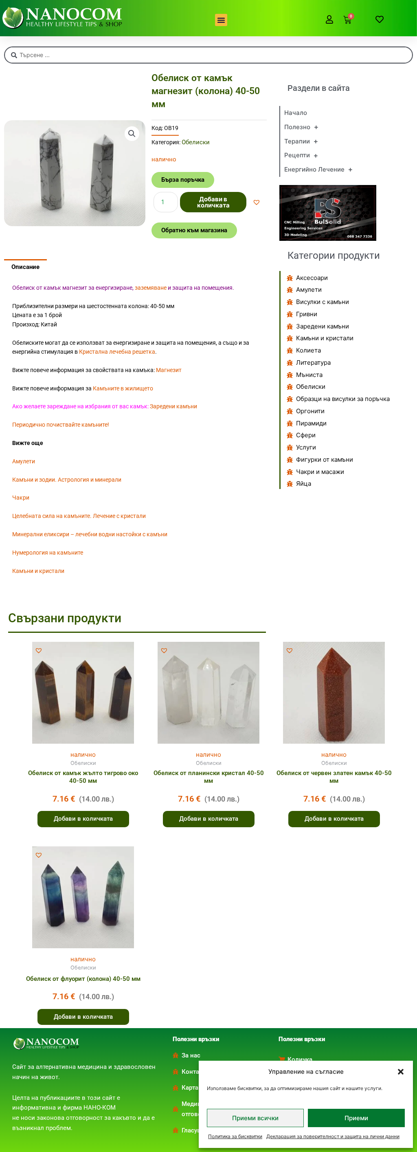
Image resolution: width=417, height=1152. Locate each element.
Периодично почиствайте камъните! (60, 424)
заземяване (151, 287)
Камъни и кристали (38, 571)
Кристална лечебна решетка (117, 351)
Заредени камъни (173, 406)
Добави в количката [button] (83, 818)
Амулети (23, 461)
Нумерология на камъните (47, 552)
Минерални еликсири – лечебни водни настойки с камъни (89, 534)
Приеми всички (255, 1118)
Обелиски (196, 142)
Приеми (356, 1118)
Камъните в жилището (123, 388)
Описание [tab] (25, 267)
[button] (401, 1072)
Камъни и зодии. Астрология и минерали (66, 479)
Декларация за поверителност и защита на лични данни (332, 1136)
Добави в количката (213, 202)
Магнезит (169, 370)
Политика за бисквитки (235, 1136)
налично (83, 754)
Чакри (20, 497)
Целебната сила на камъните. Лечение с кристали (79, 516)
